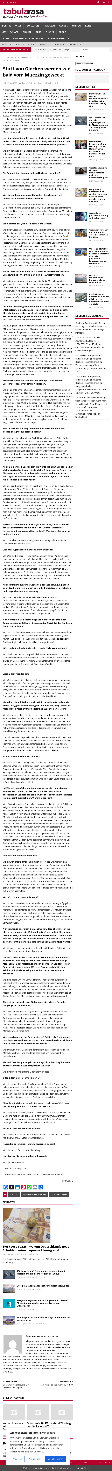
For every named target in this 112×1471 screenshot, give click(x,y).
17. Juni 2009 (12, 83)
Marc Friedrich (40, 1277)
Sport (62, 32)
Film (38, 32)
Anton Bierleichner (31, 1254)
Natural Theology (61, 1423)
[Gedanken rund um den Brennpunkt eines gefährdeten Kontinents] (81, 233)
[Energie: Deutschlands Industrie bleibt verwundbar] (9, 1289)
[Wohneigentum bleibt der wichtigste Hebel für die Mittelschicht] (9, 1320)
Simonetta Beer (41, 1309)
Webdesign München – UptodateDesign (73, 1468)
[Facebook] (98, 2)
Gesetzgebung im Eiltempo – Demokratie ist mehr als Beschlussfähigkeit (98, 172)
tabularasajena (59, 1194)
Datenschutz (60, 44)
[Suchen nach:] (94, 49)
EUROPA (50, 32)
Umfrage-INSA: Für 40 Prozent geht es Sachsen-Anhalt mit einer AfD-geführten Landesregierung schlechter (99, 256)
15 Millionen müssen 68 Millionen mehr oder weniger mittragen (91, 329)
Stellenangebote (58, 38)
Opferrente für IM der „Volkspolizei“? (38, 1425)
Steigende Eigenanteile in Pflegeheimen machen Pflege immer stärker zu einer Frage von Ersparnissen (42, 1303)
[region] (38, 1446)
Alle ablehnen (35, 1459)
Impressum (45, 44)
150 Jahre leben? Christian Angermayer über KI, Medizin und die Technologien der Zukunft (41, 1272)
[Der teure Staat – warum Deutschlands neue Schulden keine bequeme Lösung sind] (38, 1225)
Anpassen (17, 1459)
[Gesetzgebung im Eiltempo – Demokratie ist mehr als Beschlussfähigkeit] (81, 171)
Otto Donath (39, 1323)
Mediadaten (75, 44)
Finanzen (49, 25)
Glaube (63, 25)
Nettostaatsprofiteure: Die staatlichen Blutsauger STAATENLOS (87, 340)
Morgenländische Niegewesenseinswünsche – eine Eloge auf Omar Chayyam (90, 389)
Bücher (27, 32)
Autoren (20, 44)
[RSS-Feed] (109, 2)
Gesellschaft (10, 32)
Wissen (76, 25)
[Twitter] (103, 2)
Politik (6, 25)
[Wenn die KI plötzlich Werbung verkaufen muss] (81, 216)
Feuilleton (32, 25)
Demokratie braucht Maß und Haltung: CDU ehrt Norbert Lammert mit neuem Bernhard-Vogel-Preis (98, 149)
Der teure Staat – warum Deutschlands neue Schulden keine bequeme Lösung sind (36, 1248)
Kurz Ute (38, 1289)
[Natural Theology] (62, 1412)
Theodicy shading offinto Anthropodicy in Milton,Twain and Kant (91, 368)
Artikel (14, 1194)
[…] (13, 1262)
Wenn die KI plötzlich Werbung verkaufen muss (98, 215)
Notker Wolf (26, 83)
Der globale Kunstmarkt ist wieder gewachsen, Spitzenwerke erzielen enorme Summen (98, 195)
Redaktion (7, 44)
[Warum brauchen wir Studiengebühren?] (14, 1412)
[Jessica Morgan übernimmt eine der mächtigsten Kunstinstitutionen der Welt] (81, 297)
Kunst (89, 25)
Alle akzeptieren (55, 1459)
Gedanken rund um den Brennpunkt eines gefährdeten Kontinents (98, 234)
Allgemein (41, 83)
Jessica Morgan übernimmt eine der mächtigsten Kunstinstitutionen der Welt (99, 299)
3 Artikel (54, 1336)
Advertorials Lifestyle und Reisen (22, 38)
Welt (18, 25)
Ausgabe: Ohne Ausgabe (34, 1194)
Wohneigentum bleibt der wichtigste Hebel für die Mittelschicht (43, 1318)
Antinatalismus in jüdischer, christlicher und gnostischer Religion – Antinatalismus (88, 358)
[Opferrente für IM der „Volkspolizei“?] (38, 1412)
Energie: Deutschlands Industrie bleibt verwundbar (43, 1285)
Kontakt (32, 44)
